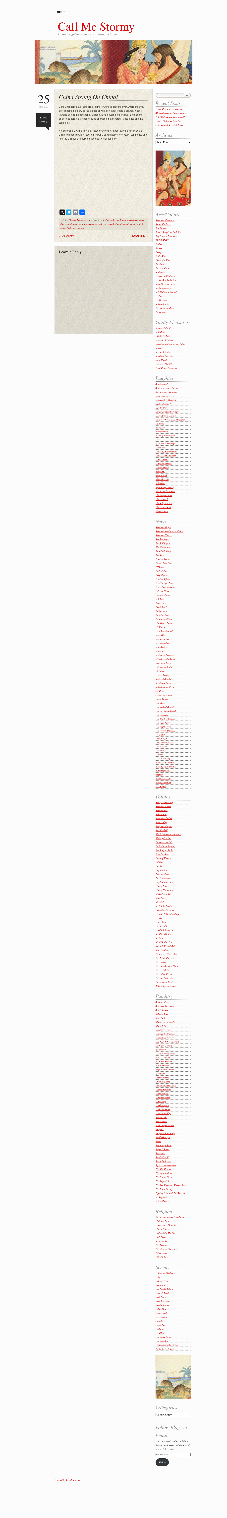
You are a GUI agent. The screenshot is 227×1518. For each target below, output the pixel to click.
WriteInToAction (163, 782)
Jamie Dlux (161, 603)
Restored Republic (164, 678)
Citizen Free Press (164, 563)
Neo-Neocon (161, 1121)
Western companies (75, 227)
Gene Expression (163, 1300)
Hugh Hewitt (162, 870)
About (61, 12)
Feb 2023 (44, 100)
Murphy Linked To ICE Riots (169, 124)
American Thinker (164, 535)
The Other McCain (164, 973)
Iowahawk (160, 447)
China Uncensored (128, 219)
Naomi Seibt (161, 1117)
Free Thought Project (166, 583)
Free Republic (162, 854)
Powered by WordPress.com (67, 1480)
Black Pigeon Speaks (165, 1021)
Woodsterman (162, 511)
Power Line (161, 922)
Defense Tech (162, 1280)
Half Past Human (164, 1061)
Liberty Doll (161, 886)
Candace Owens (163, 1029)
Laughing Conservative (166, 451)
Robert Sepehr (162, 304)
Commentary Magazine (166, 1225)
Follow (162, 1462)
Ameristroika (162, 810)
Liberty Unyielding (164, 890)
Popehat (159, 918)
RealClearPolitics (164, 934)
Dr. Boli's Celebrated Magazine (170, 419)
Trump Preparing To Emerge (169, 108)
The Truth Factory (164, 1189)
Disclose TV (161, 1284)
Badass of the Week (165, 327)
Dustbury (160, 423)
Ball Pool (160, 331)
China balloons (112, 219)
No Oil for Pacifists (164, 906)
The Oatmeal (162, 499)
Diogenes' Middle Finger (167, 411)
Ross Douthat (162, 1241)
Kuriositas (160, 272)
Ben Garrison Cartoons (166, 391)
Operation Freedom (165, 910)
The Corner (161, 961)
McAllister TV (162, 1105)
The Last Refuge (163, 969)
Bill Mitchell (162, 830)
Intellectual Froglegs (165, 443)
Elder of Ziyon (162, 1229)
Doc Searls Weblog (164, 1288)
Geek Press (161, 1296)
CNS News (160, 567)
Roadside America (164, 355)
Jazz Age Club (162, 268)
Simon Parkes (162, 698)
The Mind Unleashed (165, 718)
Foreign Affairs (163, 579)
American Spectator (165, 1005)
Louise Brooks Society (166, 280)
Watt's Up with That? (165, 1348)
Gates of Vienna (163, 858)
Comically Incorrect (165, 395)
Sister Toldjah (162, 949)
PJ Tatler (160, 670)
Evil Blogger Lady (164, 850)
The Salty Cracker (164, 503)
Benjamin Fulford (164, 826)
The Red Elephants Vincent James (171, 1185)
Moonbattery (162, 898)
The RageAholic (163, 1181)
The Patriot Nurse (164, 1177)
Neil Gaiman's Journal (166, 292)
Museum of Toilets (164, 339)
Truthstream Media (164, 742)
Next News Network (164, 654)
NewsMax (160, 650)
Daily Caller (161, 571)
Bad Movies (161, 228)
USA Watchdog (163, 758)
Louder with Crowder (165, 455)
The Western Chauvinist (167, 1249)
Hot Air (159, 866)
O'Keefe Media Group (166, 658)
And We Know (162, 539)
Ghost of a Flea (163, 260)
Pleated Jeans (162, 479)
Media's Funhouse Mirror (81, 219)
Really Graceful (163, 1137)
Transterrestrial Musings (167, 1344)
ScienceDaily (162, 1312)
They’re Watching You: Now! (169, 120)
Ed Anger (160, 427)
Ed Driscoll (161, 1049)
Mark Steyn (161, 1101)
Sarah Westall (162, 1157)
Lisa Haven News (164, 623)
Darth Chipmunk (163, 403)
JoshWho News (163, 615)
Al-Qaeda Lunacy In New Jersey (171, 112)
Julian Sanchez (163, 1081)
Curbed (159, 244)
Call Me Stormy (96, 26)
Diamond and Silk (164, 842)
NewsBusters (161, 646)
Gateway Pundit (163, 595)
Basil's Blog (161, 822)
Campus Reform (163, 559)
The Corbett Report (165, 706)
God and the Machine (166, 1233)
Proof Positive (162, 926)
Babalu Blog (162, 814)
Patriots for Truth (164, 666)
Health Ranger (162, 1304)
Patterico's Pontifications (167, 914)
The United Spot (163, 507)
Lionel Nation (162, 1093)
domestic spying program (82, 223)
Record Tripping (163, 351)
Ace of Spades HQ (164, 802)
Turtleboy (160, 750)
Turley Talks (161, 746)
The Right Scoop (163, 726)
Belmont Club (162, 1013)
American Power (163, 806)
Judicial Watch (163, 874)
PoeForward (161, 300)
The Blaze (160, 702)
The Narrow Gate (164, 1173)
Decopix (159, 252)
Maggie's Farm (163, 1097)
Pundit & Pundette (164, 930)
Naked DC (160, 471)
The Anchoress (162, 1245)
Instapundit (161, 1073)
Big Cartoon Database (166, 236)
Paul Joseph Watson (165, 1125)
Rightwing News (163, 682)
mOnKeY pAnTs (163, 335)
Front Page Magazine (165, 587)
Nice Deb (160, 902)
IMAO (158, 439)
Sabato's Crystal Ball (165, 945)
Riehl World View (164, 941)
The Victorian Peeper (165, 308)
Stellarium (160, 1328)
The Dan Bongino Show (167, 965)
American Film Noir (165, 220)
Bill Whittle (161, 1017)
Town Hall (160, 734)
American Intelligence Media (169, 531)
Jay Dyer (160, 264)
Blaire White (162, 1025)
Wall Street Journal (165, 762)
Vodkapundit (161, 1197)
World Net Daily (163, 778)
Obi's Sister (161, 1237)
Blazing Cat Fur (163, 838)
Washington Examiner (166, 766)
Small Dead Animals (165, 491)
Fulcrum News (162, 591)
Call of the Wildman (165, 1272)
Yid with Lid (161, 1256)
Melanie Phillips (163, 1113)
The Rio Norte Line (165, 977)
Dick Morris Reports (165, 846)
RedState (160, 938)
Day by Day (161, 407)
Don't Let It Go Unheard (167, 1041)
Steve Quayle (162, 359)
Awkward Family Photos (167, 387)
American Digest (163, 527)
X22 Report (161, 786)
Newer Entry (140, 235)
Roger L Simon (163, 1149)
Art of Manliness (163, 224)
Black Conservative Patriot (168, 834)
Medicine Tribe (163, 1109)
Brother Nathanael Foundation (170, 1217)
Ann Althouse (162, 1009)
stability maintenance (125, 223)
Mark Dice (161, 634)
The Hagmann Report (166, 710)
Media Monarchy (164, 288)
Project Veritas (163, 674)
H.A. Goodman (163, 1057)
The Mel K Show (163, 1169)
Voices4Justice (162, 1201)
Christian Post (162, 1221)
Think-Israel (161, 1253)
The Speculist (162, 1340)
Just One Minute (163, 878)
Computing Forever (165, 1037)
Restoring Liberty (164, 1145)
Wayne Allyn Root (164, 981)
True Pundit (161, 738)
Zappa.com (161, 312)
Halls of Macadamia (165, 435)
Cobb (158, 1276)
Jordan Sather (162, 611)
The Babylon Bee (164, 495)
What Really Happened (166, 367)
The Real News (163, 722)
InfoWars (160, 599)
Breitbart (160, 555)
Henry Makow (162, 1065)
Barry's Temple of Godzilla (168, 232)
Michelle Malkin (163, 894)
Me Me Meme (162, 467)
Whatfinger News (163, 770)
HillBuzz (160, 862)
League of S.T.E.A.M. (166, 276)
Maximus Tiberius (164, 463)
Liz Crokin (160, 626)
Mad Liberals (162, 459)
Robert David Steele (165, 686)
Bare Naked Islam (164, 818)
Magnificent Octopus (165, 284)
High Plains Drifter (165, 1069)
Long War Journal (164, 630)
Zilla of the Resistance (166, 985)
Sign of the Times (164, 694)
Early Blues (161, 256)
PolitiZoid (160, 483)
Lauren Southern (163, 1089)
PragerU (160, 1129)
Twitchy (159, 754)
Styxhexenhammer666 (166, 1165)
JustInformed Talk (164, 619)
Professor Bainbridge (165, 1133)
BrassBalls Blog (163, 551)
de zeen (159, 248)
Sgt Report (161, 690)
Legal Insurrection (164, 882)
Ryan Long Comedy (165, 487)
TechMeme (161, 1332)
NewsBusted (161, 475)
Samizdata (160, 1153)
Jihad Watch (161, 607)
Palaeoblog (161, 1308)
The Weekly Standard (165, 730)
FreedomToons (162, 431)
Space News (161, 1324)
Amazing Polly (162, 1001)
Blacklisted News (163, 547)
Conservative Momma (166, 399)
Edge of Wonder (163, 1292)
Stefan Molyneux (163, 1161)
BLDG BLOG (162, 240)
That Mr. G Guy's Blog (166, 953)
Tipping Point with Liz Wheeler (170, 1193)
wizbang (159, 774)
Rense (158, 1141)
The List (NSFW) (164, 363)
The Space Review (164, 1336)
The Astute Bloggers (165, 957)
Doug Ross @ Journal (166, 415)
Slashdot (160, 1320)
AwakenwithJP (162, 383)
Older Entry (66, 235)
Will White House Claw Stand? (170, 116)
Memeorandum (163, 642)
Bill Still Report (163, 543)
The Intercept (162, 714)
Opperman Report (164, 662)
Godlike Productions (165, 1053)
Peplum (159, 296)
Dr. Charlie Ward (164, 1045)
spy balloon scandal (104, 223)
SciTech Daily (162, 1316)
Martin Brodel (162, 638)
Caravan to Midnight (165, 1033)
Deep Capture (162, 575)
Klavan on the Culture (166, 1085)
